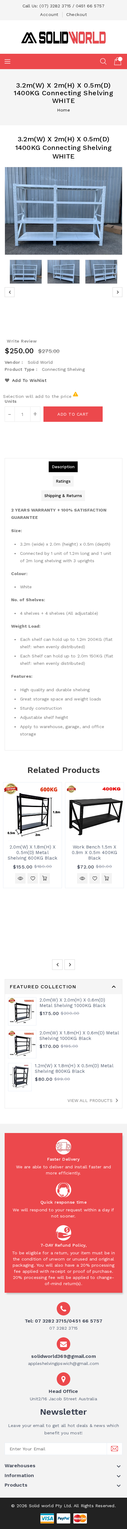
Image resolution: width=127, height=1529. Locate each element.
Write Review (22, 341)
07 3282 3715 (63, 1328)
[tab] (63, 466)
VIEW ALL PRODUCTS (94, 1100)
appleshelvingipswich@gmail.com (63, 1363)
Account (49, 14)
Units (11, 401)
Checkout (76, 14)
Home (63, 110)
